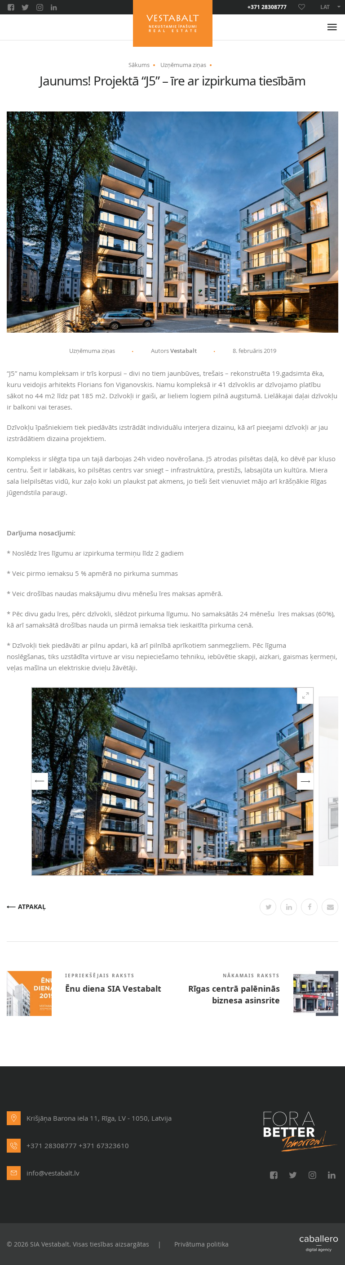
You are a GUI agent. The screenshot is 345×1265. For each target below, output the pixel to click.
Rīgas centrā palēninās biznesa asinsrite (234, 995)
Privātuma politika (201, 1244)
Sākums (139, 65)
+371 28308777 (267, 7)
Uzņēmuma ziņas (183, 65)
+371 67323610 (104, 1145)
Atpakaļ (32, 907)
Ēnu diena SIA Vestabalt (113, 989)
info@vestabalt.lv (53, 1172)
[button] (39, 781)
